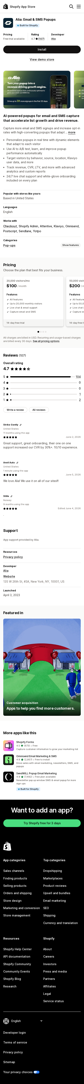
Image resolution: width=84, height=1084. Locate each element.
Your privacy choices (18, 1072)
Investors (49, 964)
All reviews (38, 409)
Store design (12, 900)
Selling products (15, 885)
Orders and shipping (17, 893)
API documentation (16, 956)
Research (9, 986)
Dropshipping (52, 870)
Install (42, 49)
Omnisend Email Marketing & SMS (36, 756)
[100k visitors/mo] (43, 332)
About (47, 949)
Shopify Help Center (17, 949)
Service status (53, 1001)
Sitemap (9, 1062)
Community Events (16, 971)
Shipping (49, 915)
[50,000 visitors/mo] (41, 332)
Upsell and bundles (56, 893)
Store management (16, 915)
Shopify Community (17, 964)
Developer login (14, 1032)
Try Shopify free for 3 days (42, 823)
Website (9, 576)
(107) (41, 38)
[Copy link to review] (20, 425)
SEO (46, 908)
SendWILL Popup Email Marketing (36, 773)
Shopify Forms (25, 742)
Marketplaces (53, 878)
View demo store (42, 59)
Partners (49, 978)
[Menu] (79, 7)
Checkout (10, 226)
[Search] (71, 7)
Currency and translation (60, 923)
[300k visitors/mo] (45, 332)
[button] (42, 745)
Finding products (15, 878)
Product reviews (54, 885)
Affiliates (49, 986)
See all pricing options (46, 341)
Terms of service (15, 1042)
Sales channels (13, 870)
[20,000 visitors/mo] (38, 332)
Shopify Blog (12, 978)
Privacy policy (13, 557)
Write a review (15, 409)
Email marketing (54, 900)
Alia (53, 38)
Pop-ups (9, 245)
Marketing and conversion (21, 908)
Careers (48, 956)
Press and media (55, 971)
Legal (47, 993)
